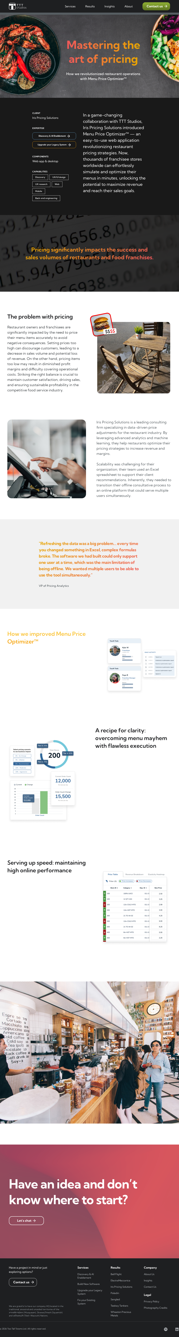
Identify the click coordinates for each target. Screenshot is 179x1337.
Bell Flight (116, 1274)
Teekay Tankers (119, 1305)
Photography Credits (155, 1307)
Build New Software (88, 1284)
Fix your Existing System (86, 1302)
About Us (149, 1274)
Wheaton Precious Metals (121, 1313)
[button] (70, 6)
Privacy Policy (151, 1301)
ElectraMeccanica (120, 1280)
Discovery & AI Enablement (85, 1276)
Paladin (115, 1293)
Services (70, 6)
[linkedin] (177, 1329)
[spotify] (166, 1329)
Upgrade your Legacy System (89, 1292)
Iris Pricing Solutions (121, 1286)
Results (90, 6)
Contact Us (150, 1286)
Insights (148, 1280)
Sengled (115, 1299)
